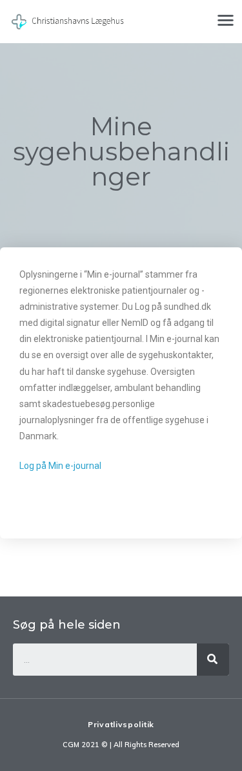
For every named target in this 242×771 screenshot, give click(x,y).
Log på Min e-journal (60, 466)
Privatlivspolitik (121, 724)
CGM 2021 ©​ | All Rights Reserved (121, 744)
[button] (226, 19)
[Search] (213, 659)
